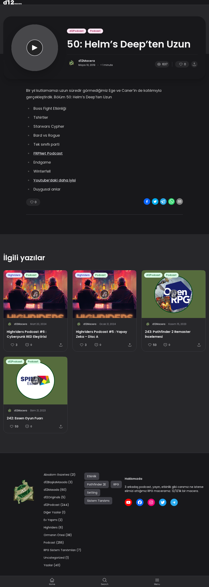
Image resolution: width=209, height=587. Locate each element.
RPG (116, 484)
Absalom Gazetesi (56, 475)
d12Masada (51, 490)
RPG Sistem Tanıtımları (60, 550)
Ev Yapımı (50, 520)
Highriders (14, 275)
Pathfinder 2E (96, 484)
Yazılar (48, 565)
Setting (92, 493)
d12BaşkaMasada (55, 482)
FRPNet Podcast (48, 153)
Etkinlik (91, 476)
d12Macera (86, 60)
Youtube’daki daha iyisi (54, 180)
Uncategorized (54, 558)
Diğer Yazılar (52, 512)
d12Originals (52, 497)
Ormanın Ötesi (54, 535)
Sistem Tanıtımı (98, 501)
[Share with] (194, 64)
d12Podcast (76, 31)
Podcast (95, 31)
